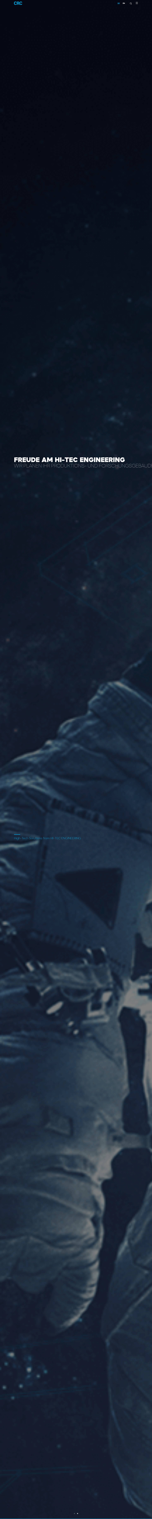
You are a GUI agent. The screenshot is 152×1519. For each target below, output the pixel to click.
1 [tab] (74, 1513)
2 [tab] (78, 1513)
